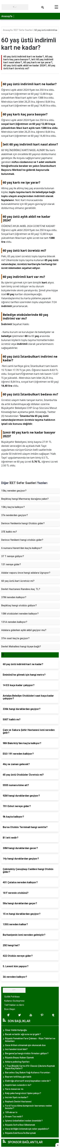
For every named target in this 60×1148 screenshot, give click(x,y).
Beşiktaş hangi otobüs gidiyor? (19, 605)
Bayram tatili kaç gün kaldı (18, 1076)
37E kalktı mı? (9, 531)
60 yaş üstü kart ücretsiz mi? (17, 580)
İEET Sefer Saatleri (23, 30)
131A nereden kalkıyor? (14, 622)
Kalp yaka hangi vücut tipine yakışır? (23, 1093)
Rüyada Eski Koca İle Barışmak (20, 1133)
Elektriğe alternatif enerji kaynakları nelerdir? (28, 1081)
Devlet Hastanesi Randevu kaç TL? (20, 589)
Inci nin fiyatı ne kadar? (16, 1097)
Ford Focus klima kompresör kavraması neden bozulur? (28, 1107)
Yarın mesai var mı (14, 1089)
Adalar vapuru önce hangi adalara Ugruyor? (25, 572)
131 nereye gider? (11, 564)
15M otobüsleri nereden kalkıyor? (20, 613)
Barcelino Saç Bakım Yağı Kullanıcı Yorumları (27, 1072)
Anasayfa (6, 16)
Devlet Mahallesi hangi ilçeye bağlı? (21, 646)
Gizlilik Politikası (12, 996)
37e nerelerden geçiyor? (14, 515)
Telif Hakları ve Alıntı (14, 1005)
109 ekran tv (11, 1112)
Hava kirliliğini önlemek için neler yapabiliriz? (27, 1129)
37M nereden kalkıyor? (13, 597)
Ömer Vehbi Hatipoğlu (16, 1030)
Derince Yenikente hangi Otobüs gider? (23, 523)
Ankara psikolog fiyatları (17, 1062)
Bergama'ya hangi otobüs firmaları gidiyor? (26, 1053)
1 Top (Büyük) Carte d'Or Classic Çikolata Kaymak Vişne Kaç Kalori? (30, 1067)
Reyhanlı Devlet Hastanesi (18, 1101)
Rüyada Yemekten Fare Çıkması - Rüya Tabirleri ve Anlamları (30, 1039)
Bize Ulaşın (9, 1009)
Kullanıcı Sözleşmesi (14, 1001)
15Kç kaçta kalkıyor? (13, 507)
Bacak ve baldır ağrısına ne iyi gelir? (23, 1034)
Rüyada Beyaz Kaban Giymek (19, 1057)
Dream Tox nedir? (14, 1116)
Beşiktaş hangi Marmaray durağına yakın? (25, 498)
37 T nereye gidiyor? (12, 556)
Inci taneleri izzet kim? (16, 1049)
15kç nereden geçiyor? (13, 490)
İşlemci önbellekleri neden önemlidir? (24, 1120)
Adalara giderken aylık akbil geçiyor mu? (23, 630)
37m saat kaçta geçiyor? (15, 638)
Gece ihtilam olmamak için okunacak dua (25, 1045)
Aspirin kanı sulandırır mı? (18, 1085)
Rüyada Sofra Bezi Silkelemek (20, 1125)
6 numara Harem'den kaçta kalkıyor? (21, 548)
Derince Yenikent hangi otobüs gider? (22, 539)
